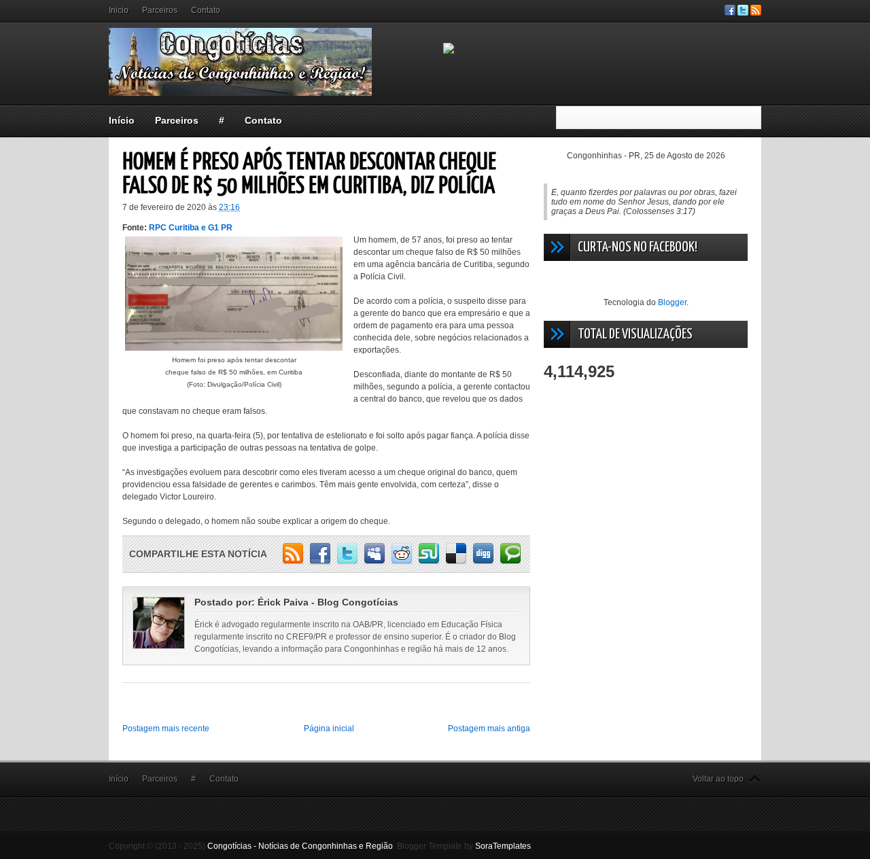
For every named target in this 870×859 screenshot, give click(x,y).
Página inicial (329, 728)
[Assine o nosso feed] (755, 13)
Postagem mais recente (165, 728)
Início (122, 120)
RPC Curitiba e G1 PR (190, 227)
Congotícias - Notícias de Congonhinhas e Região (300, 846)
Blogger (672, 302)
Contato (205, 10)
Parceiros (159, 10)
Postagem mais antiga (489, 728)
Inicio (118, 10)
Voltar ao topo (718, 779)
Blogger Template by (464, 846)
